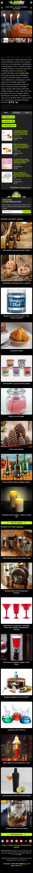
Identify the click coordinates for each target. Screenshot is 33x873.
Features (16, 112)
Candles (20, 219)
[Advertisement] (16, 49)
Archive (4, 845)
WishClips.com (9, 125)
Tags (27, 112)
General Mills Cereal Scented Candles (16, 383)
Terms (15, 214)
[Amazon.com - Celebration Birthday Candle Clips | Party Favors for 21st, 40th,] (7, 135)
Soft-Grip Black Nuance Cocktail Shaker (16, 795)
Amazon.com (8, 117)
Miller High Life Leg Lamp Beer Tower (16, 763)
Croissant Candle (16, 351)
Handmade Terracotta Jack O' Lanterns (16, 283)
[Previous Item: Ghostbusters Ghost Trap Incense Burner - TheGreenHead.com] (2, 8)
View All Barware (16, 834)
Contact (10, 845)
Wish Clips (25, 73)
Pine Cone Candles (16, 449)
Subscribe (26, 211)
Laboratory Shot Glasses (17, 730)
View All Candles (16, 523)
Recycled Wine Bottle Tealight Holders (16, 482)
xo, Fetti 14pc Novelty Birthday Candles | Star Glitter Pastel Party (22, 161)
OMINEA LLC (23, 863)
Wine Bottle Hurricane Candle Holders (16, 250)
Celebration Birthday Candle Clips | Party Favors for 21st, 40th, (21, 132)
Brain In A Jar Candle (16, 416)
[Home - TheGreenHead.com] (16, 2)
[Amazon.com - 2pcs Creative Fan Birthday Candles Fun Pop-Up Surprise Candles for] (7, 177)
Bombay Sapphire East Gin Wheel (16, 697)
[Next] (31, 40)
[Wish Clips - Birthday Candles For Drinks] (6, 40)
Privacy (20, 214)
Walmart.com (8, 121)
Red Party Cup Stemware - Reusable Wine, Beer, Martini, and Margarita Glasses (16, 627)
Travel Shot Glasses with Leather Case (16, 558)
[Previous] (2, 40)
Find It (6, 112)
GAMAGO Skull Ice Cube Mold (16, 828)
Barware (20, 527)
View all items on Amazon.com (20, 187)
